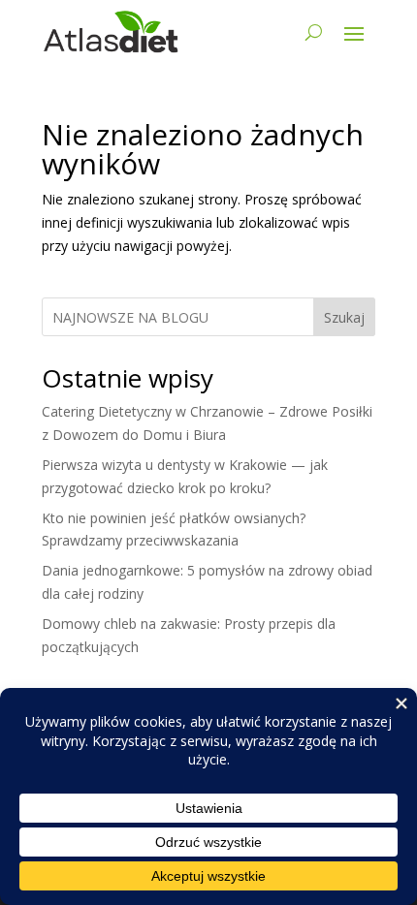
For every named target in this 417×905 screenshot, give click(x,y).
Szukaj (344, 317)
